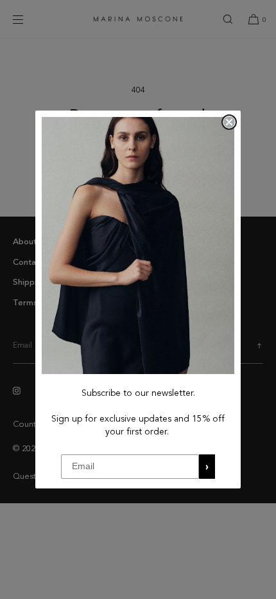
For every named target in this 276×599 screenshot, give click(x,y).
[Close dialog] (229, 122)
